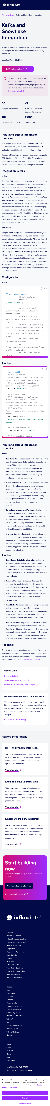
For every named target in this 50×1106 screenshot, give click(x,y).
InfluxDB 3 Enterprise (14, 935)
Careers (9, 1047)
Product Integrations (14, 1025)
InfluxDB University (14, 1009)
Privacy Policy (12, 1087)
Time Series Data (13, 964)
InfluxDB (10, 932)
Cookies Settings (25, 1103)
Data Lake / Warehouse (15, 952)
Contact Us (11, 1057)
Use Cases (11, 961)
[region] (25, 1091)
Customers (11, 993)
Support (10, 996)
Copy (43, 288)
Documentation (12, 1003)
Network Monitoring (14, 977)
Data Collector (12, 955)
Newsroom (11, 1054)
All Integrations (8, 15)
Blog (8, 990)
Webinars (10, 999)
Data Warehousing (13, 974)
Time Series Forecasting (16, 971)
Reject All (25, 1098)
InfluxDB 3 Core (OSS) (15, 1016)
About (9, 1044)
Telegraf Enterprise (14, 945)
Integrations (11, 948)
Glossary (10, 1035)
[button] (45, 5)
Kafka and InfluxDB (16, 91)
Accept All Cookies (25, 1093)
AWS (8, 1022)
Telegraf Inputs (12, 1028)
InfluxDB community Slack (29, 659)
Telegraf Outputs (13, 1032)
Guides (9, 987)
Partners (10, 1050)
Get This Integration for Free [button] (18, 69)
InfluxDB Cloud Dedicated (16, 942)
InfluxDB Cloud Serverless (16, 939)
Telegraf (10, 1019)
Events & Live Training (15, 1006)
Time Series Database (15, 968)
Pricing (9, 958)
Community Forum (13, 1012)
